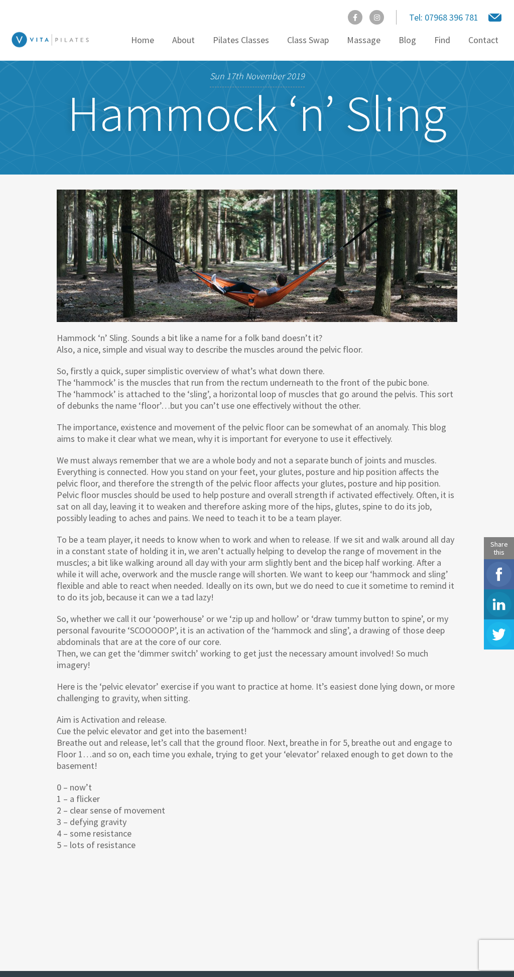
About (183, 40)
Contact (483, 40)
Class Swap (308, 40)
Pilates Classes (241, 40)
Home (142, 40)
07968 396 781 (443, 17)
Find (442, 40)
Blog (407, 40)
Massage (363, 40)
